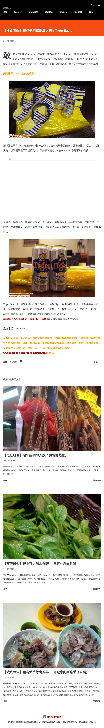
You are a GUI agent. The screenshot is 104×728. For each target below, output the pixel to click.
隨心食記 (18, 12)
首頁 (5, 12)
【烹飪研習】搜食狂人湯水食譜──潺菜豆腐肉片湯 (39, 563)
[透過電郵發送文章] (21, 362)
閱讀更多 (97, 480)
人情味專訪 (33, 12)
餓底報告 (49, 12)
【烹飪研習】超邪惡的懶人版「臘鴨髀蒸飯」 (35, 455)
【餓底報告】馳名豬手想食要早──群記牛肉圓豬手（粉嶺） (46, 672)
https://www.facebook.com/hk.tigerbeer (26, 318)
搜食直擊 (13, 362)
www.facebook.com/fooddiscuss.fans (25, 352)
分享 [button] (96, 362)
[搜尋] (92, 4)
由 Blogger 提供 (53, 716)
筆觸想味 (63, 12)
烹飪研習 (78, 12)
